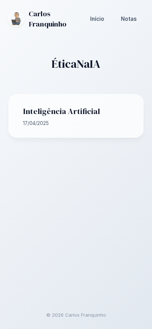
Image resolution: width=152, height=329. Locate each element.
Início (97, 19)
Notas (129, 19)
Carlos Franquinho (47, 18)
